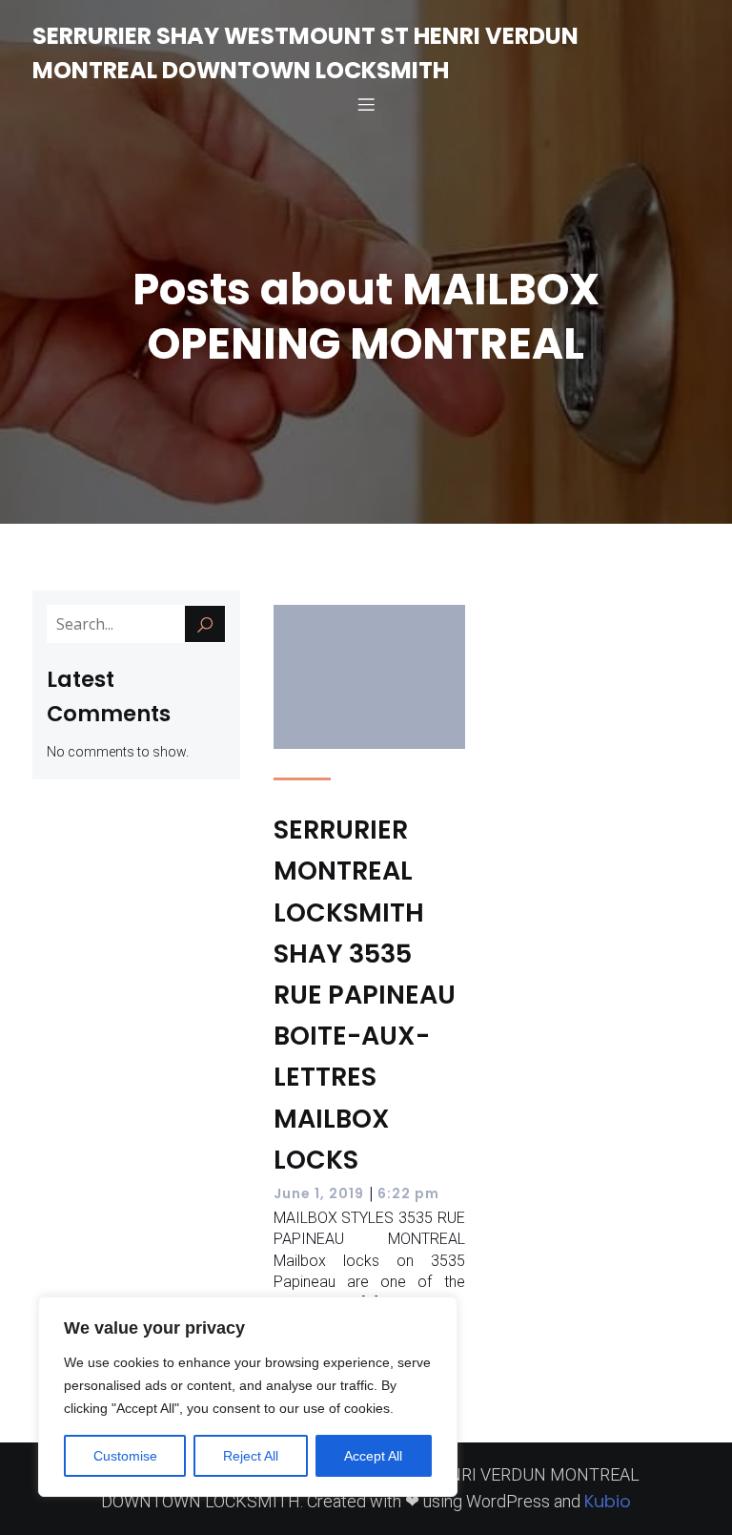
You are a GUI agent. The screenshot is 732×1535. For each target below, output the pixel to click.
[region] (248, 1396)
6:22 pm (408, 1193)
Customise (125, 1455)
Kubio (607, 1501)
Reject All (250, 1455)
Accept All (373, 1455)
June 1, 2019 (319, 1193)
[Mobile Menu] (366, 104)
